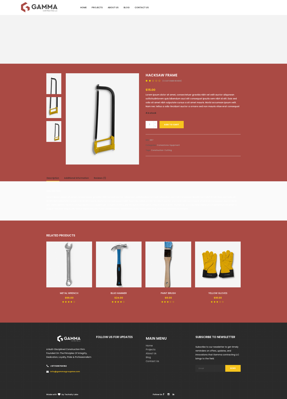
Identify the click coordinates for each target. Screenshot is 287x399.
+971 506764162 (58, 366)
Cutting (168, 150)
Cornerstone (163, 145)
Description (53, 178)
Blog (148, 357)
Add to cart (171, 124)
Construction (157, 150)
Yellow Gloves (217, 293)
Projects (150, 349)
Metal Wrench (69, 293)
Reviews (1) (100, 178)
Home (149, 345)
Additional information (76, 178)
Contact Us (152, 361)
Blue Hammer (119, 293)
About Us (151, 353)
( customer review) (172, 81)
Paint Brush (168, 293)
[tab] (55, 178)
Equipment (175, 145)
